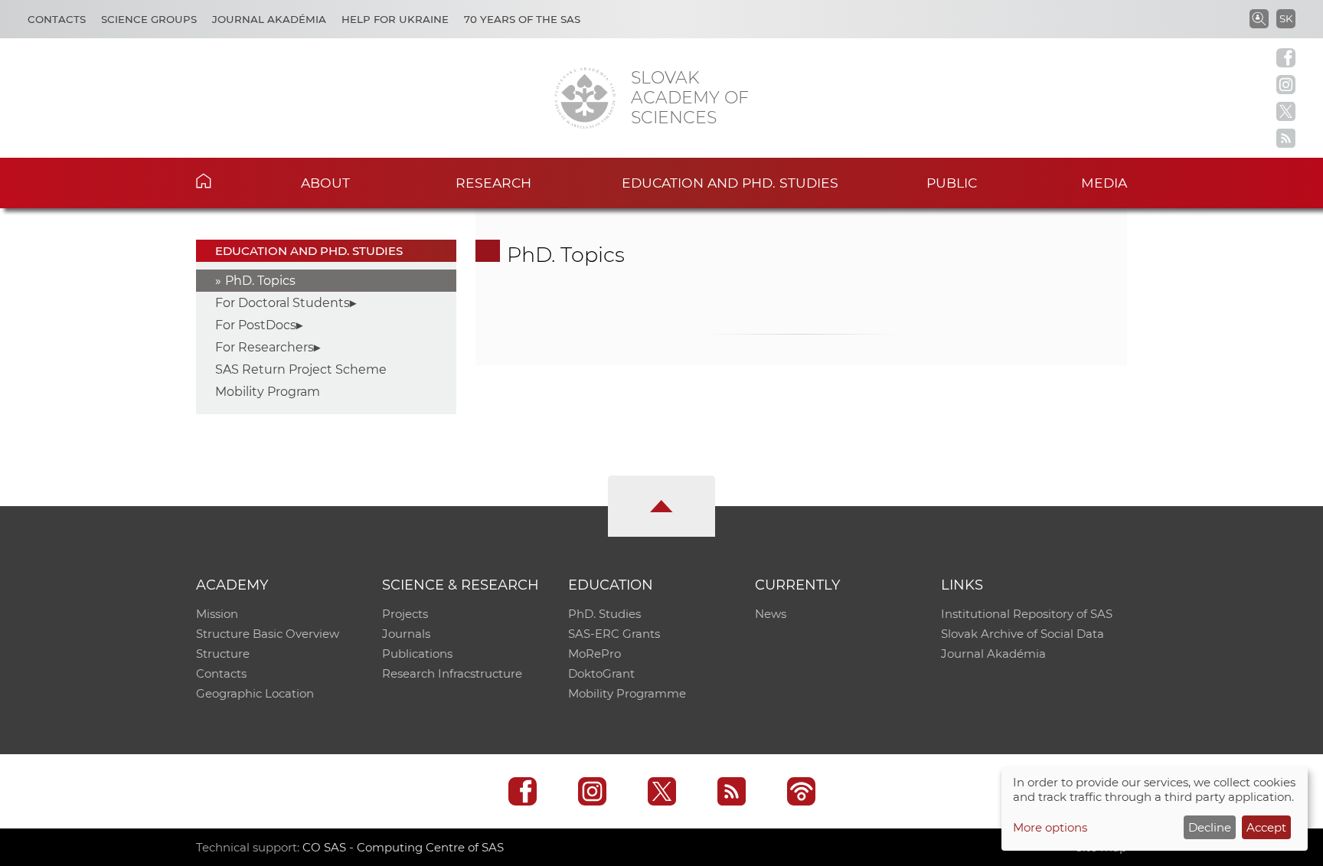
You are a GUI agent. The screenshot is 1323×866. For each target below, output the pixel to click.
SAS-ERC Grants (614, 633)
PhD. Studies (604, 613)
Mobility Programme (627, 693)
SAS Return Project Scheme (301, 369)
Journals (406, 633)
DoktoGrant (601, 673)
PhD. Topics (260, 280)
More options (1050, 827)
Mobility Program (267, 391)
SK (1285, 18)
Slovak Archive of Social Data (1022, 633)
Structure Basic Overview (267, 633)
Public (951, 183)
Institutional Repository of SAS (1026, 613)
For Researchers (264, 347)
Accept (1266, 827)
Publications (417, 653)
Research (493, 183)
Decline (1209, 827)
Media (1104, 183)
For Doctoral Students (282, 303)
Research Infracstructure (452, 673)
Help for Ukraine (395, 19)
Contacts (57, 19)
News (770, 613)
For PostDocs (255, 325)
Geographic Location (255, 693)
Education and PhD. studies (730, 183)
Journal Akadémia (269, 19)
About (325, 183)
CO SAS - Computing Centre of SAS (403, 847)
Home (227, 181)
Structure (223, 653)
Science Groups (149, 19)
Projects (405, 613)
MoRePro (594, 653)
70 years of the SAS (522, 19)
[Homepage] (585, 98)
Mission (217, 613)
